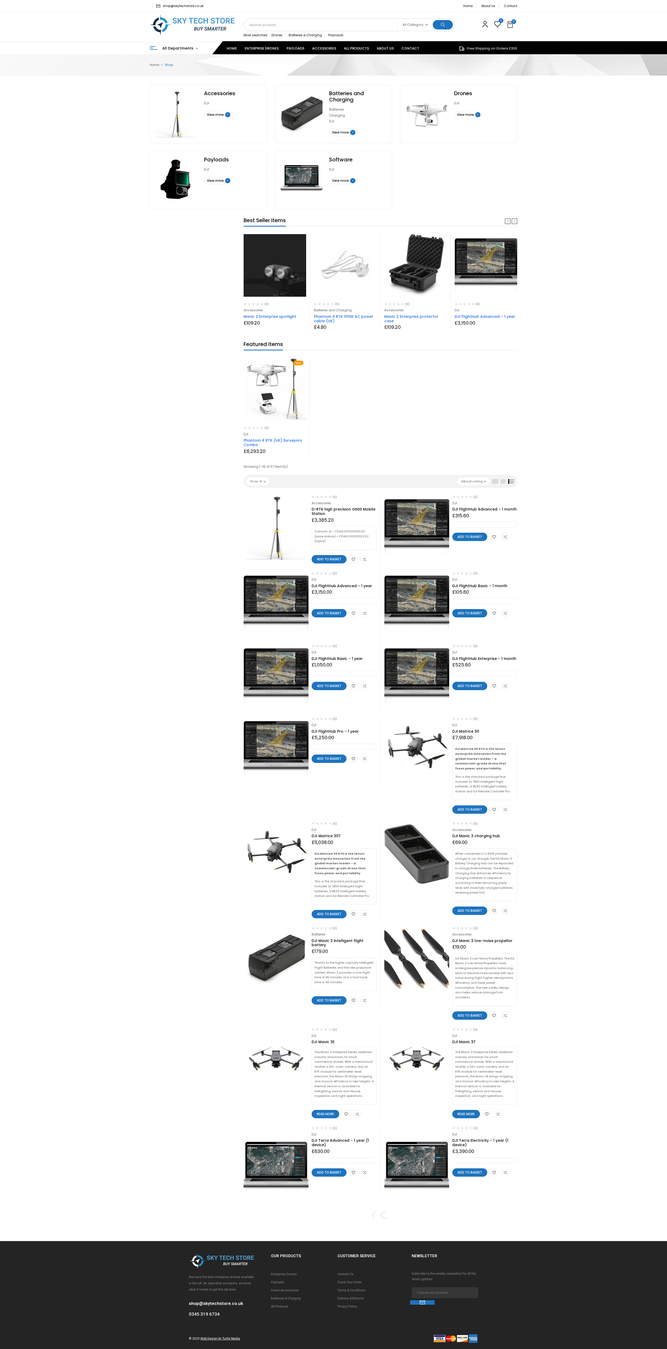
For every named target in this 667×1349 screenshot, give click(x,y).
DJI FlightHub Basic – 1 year (337, 658)
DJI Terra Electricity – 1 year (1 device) (480, 1142)
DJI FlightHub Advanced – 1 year (485, 316)
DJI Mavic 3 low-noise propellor (482, 940)
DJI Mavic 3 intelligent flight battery (337, 943)
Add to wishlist (353, 559)
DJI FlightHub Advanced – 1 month (484, 509)
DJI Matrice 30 (465, 731)
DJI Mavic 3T (464, 1041)
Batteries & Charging (305, 35)
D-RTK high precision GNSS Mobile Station (343, 511)
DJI (206, 103)
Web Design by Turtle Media (220, 1338)
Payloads (335, 35)
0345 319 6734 (204, 1314)
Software (341, 159)
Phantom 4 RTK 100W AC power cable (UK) (343, 319)
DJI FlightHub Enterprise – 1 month (484, 658)
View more (215, 114)
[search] (443, 24)
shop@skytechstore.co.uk (183, 6)
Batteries (336, 109)
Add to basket (329, 559)
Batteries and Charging (346, 96)
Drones (276, 35)
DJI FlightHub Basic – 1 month (479, 585)
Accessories (219, 93)
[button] (511, 25)
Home (468, 6)
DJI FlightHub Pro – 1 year (335, 731)
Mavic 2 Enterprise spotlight (270, 316)
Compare (364, 559)
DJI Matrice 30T (326, 835)
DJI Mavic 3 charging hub (476, 835)
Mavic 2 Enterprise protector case (411, 319)
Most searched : (256, 35)
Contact (510, 6)
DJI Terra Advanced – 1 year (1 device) (340, 1142)
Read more (325, 1114)
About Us (488, 6)
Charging (337, 115)
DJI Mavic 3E (323, 1041)
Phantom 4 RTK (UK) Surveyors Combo (273, 442)
